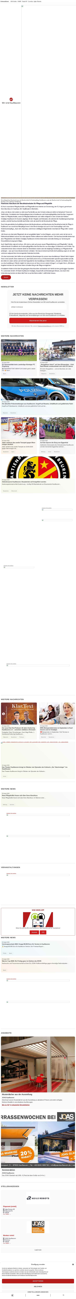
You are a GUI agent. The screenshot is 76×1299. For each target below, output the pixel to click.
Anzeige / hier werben (8, 565)
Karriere (12, 804)
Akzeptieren (38, 1281)
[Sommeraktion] (38, 1140)
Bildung (43, 451)
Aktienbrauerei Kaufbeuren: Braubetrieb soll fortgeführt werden (24, 482)
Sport (4, 373)
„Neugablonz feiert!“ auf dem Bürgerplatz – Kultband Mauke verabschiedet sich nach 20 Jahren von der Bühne (57, 366)
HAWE (19, 1)
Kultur (49, 451)
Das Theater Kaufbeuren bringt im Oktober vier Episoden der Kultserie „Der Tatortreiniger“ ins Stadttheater (34, 768)
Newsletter (52, 373)
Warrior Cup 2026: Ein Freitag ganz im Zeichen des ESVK (21, 961)
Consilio (30, 1)
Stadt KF (24, 1)
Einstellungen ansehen (38, 1292)
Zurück (6, 277)
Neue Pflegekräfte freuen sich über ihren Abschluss (20, 795)
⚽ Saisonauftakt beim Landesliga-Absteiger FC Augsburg (18, 365)
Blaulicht (5, 412)
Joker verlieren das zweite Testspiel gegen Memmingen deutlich (18, 443)
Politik (4, 953)
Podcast (21, 737)
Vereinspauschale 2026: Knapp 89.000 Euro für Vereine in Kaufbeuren (26, 944)
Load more (38, 1250)
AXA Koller (13, 1)
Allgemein (44, 373)
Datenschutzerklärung (44, 326)
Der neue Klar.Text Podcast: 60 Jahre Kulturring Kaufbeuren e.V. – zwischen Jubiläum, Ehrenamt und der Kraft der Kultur (18, 729)
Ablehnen (38, 1286)
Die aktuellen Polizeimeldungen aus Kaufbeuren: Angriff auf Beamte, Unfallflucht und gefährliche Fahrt (37, 404)
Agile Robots (37, 1)
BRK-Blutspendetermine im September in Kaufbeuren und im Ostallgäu (56, 729)
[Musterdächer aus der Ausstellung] (38, 1064)
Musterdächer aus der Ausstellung (17, 1094)
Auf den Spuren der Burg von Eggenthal (54, 442)
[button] (73, 1264)
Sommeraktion (8, 1170)
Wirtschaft (14, 490)
